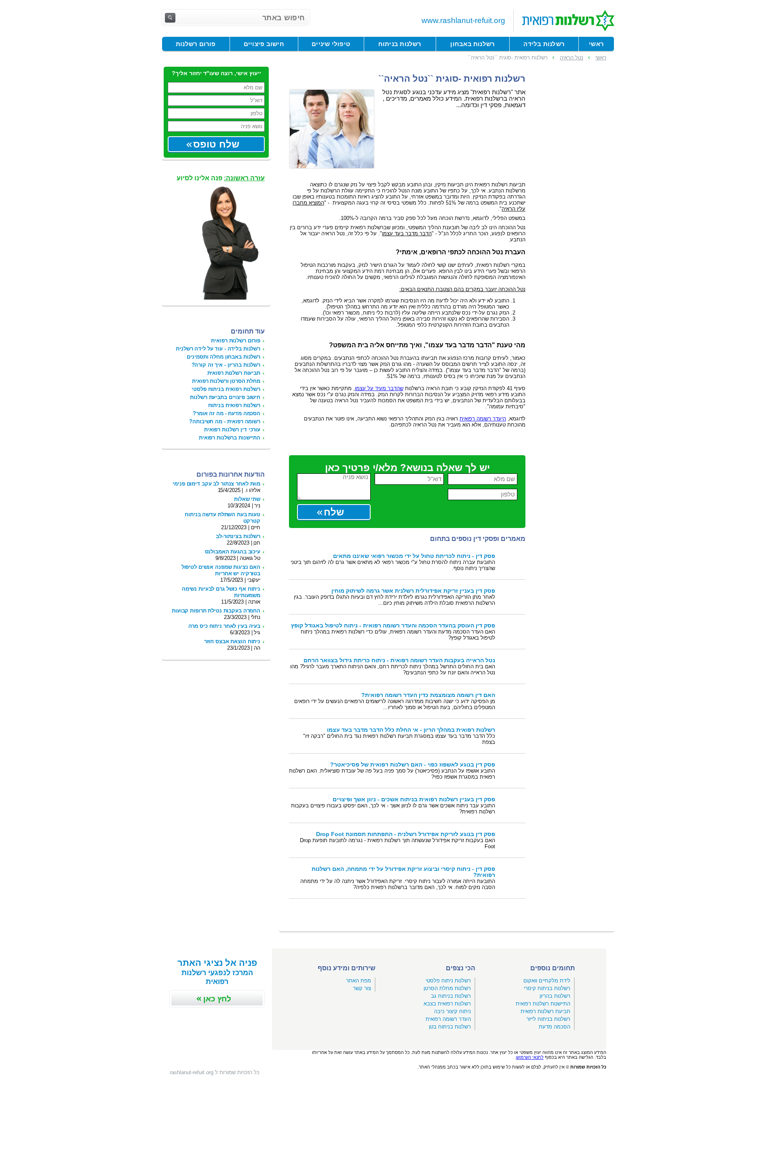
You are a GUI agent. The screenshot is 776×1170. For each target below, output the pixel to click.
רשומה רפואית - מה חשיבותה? (224, 421)
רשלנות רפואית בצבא (447, 1004)
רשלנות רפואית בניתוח (234, 405)
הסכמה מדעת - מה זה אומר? (226, 413)
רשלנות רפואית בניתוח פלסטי (226, 389)
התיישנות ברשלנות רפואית (229, 438)
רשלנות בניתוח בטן (450, 1027)
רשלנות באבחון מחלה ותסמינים (223, 357)
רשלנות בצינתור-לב (238, 536)
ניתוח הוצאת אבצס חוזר (232, 641)
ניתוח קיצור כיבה (452, 1011)
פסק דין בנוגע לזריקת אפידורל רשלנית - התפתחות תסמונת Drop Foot (405, 834)
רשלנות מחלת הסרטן (447, 988)
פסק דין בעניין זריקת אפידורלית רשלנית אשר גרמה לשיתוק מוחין (413, 591)
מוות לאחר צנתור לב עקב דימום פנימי (216, 484)
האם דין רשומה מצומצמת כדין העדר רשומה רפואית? (428, 695)
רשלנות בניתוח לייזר (548, 1019)
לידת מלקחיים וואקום (546, 981)
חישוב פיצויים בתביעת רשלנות (225, 397)
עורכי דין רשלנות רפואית (232, 430)
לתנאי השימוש (530, 1057)
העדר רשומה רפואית (448, 1019)
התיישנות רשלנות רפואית (543, 1004)
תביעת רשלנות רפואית (545, 1011)
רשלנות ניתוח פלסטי (448, 981)
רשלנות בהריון (555, 996)
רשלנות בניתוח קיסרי (547, 988)
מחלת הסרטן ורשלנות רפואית (226, 381)
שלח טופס (216, 144)
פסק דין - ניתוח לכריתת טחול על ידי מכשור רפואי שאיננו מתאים (414, 556)
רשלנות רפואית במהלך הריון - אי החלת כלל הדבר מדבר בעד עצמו (411, 730)
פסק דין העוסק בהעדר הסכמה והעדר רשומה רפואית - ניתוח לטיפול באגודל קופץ (393, 626)
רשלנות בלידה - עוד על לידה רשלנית (218, 349)
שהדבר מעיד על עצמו (379, 388)
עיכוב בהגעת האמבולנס (232, 552)
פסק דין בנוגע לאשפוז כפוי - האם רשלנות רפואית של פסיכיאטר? (412, 765)
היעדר (483, 419)
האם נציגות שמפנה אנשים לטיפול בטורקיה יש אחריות (220, 570)
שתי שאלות (247, 499)
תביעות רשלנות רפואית (233, 373)
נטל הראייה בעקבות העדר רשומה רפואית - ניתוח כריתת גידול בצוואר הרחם (399, 660)
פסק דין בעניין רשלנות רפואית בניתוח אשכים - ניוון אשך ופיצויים (414, 799)
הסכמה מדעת (554, 1027)
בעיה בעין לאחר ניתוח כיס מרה (224, 626)
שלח (334, 512)
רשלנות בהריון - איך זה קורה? (226, 365)
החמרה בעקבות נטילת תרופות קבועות (216, 611)
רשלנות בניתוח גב (451, 996)
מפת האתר (358, 981)
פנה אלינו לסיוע (221, 178)
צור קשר (362, 988)
